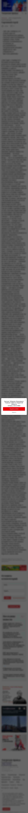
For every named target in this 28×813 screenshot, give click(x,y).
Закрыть (14, 412)
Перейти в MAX (14, 409)
